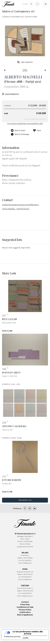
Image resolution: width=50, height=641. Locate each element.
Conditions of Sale (25, 607)
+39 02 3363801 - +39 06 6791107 (15, 208)
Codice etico (25, 612)
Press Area (25, 604)
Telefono (20, 558)
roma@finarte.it (27, 579)
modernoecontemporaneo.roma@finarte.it (20, 204)
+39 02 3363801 (28, 558)
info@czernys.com (27, 596)
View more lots (25, 500)
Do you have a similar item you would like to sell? (25, 123)
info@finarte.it (27, 563)
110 (4, 476)
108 (4, 369)
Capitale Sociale (22, 547)
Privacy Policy (25, 609)
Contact (25, 602)
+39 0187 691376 (28, 591)
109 (4, 422)
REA (21, 544)
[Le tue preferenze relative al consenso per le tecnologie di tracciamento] (12, 636)
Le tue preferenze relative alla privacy (28, 632)
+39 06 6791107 (28, 574)
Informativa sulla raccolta (15, 638)
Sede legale (20, 536)
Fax (19, 560)
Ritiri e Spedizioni (25, 614)
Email (20, 563)
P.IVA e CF (20, 541)
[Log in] (37, 4)
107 (4, 315)
